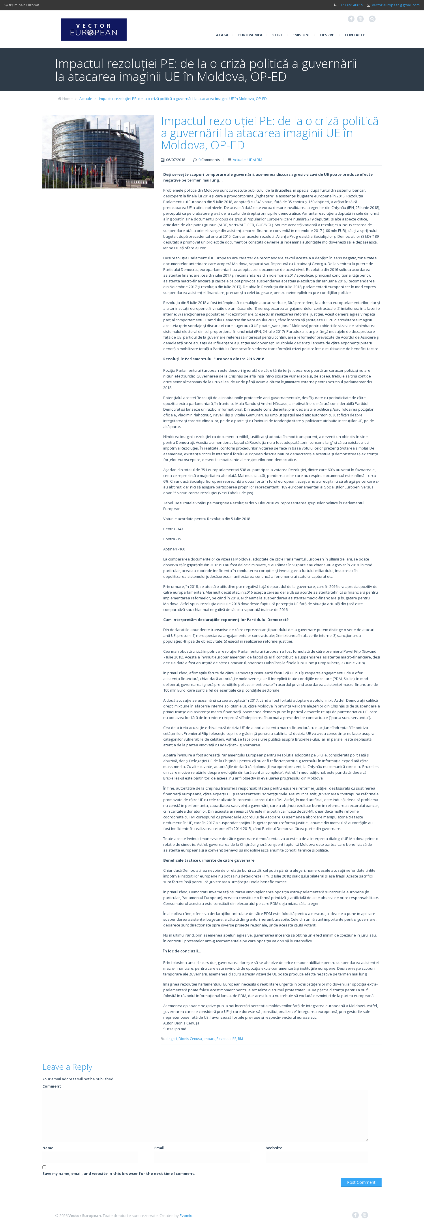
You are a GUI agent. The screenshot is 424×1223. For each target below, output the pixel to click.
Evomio (186, 1215)
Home (67, 98)
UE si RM (254, 159)
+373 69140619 (350, 5)
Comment (51, 1086)
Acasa (222, 34)
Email (159, 1147)
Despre (327, 34)
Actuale (85, 98)
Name (47, 1147)
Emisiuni (300, 34)
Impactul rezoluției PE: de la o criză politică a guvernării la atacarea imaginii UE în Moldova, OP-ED (183, 98)
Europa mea (250, 34)
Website (274, 1147)
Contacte (355, 34)
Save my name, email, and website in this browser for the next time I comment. (118, 1173)
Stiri (277, 34)
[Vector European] (93, 26)
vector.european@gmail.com (396, 5)
